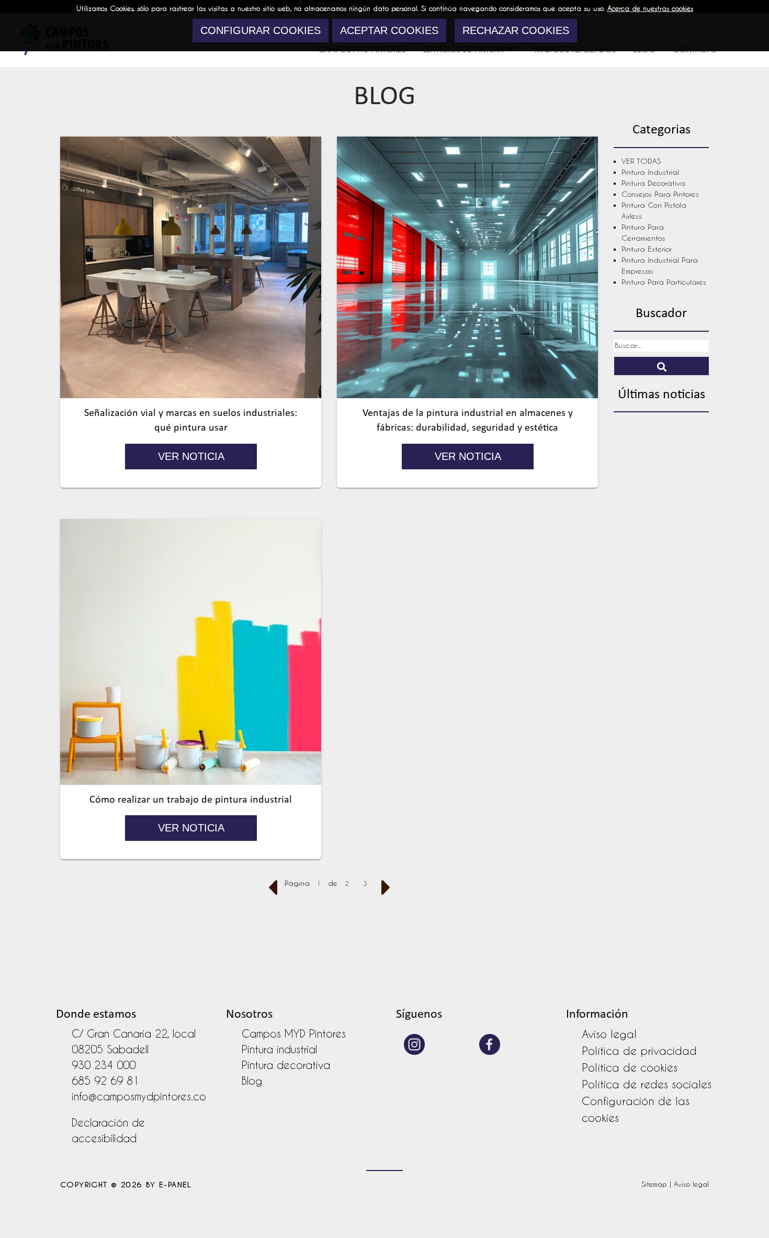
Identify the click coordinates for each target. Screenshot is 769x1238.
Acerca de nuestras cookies (650, 8)
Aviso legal (609, 1034)
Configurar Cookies (260, 30)
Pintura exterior (646, 249)
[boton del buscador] (661, 366)
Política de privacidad (639, 1050)
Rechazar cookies (515, 30)
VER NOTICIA (190, 456)
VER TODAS (641, 161)
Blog (252, 1081)
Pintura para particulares (663, 282)
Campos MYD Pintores (294, 1034)
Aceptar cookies (389, 30)
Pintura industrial (650, 172)
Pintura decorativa (653, 183)
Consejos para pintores (660, 194)
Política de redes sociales (646, 1084)
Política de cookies (629, 1067)
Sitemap (654, 1184)
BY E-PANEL (169, 1184)
